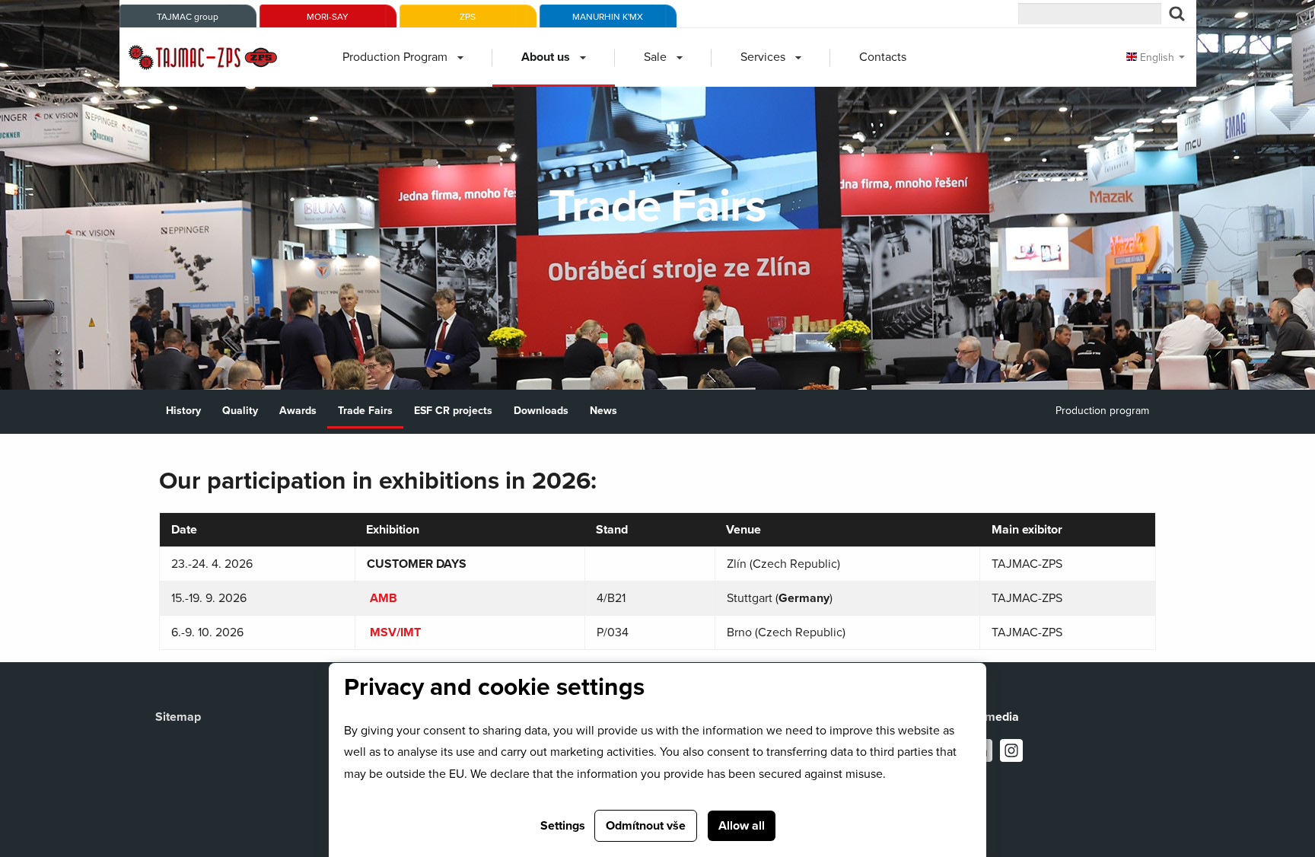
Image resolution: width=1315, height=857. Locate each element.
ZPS (468, 16)
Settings (562, 825)
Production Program (394, 57)
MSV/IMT (395, 632)
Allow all (741, 825)
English (1155, 57)
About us (545, 57)
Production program (1102, 410)
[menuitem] (403, 57)
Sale (655, 57)
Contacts (882, 57)
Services (762, 57)
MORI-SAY (328, 16)
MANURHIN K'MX (607, 16)
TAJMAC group (187, 16)
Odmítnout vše (646, 825)
